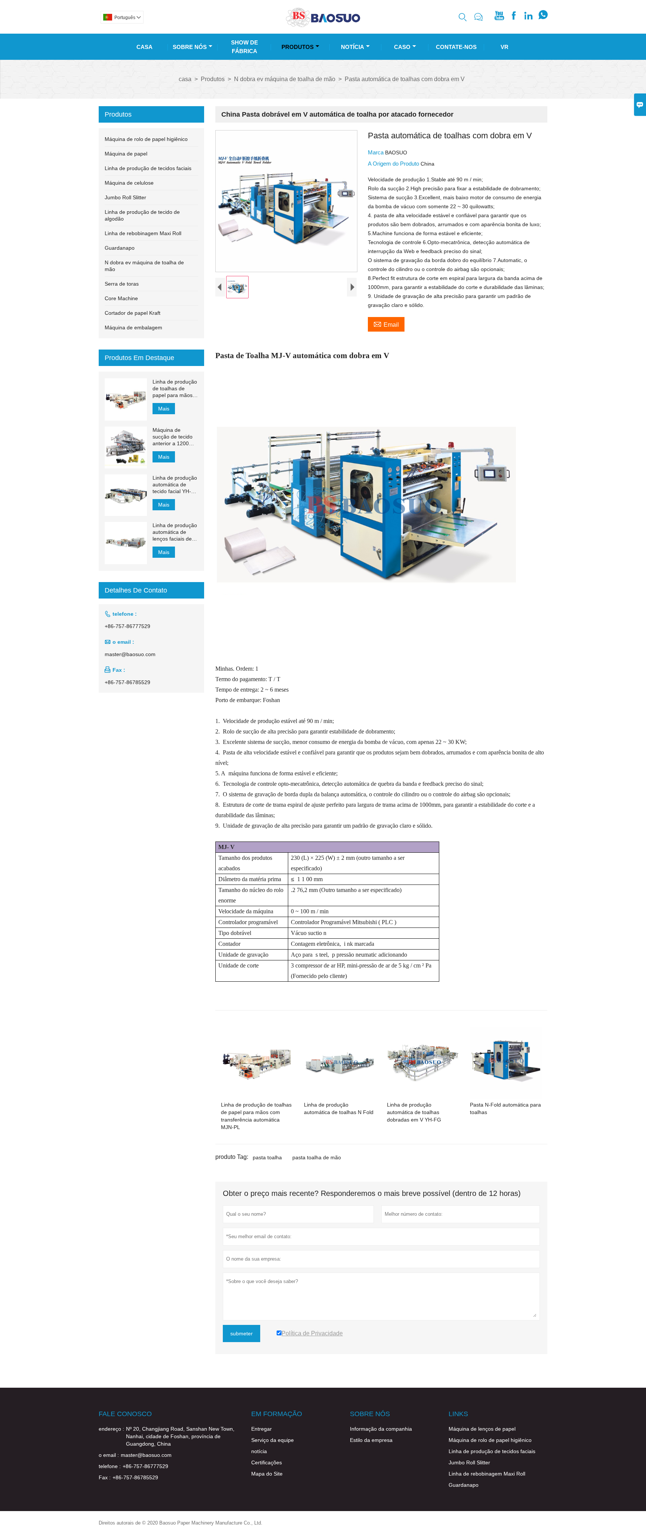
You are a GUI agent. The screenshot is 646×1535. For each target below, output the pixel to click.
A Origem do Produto (394, 163)
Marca (376, 152)
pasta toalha (267, 1157)
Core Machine (121, 298)
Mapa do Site (267, 1474)
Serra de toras (122, 284)
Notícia (352, 47)
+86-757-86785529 (127, 682)
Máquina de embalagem (133, 327)
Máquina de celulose (129, 183)
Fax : (105, 1477)
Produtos (298, 47)
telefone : (110, 1466)
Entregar (261, 1429)
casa (185, 79)
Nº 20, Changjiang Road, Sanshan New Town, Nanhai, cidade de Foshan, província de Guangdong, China (180, 1436)
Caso (402, 47)
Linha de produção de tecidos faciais (148, 168)
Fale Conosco (125, 1414)
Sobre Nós (190, 47)
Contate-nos (456, 47)
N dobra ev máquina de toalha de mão (284, 79)
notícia (259, 1451)
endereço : (111, 1429)
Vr (504, 47)
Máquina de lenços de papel (482, 1429)
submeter (241, 1333)
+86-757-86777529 (127, 626)
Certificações (266, 1462)
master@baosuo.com (130, 654)
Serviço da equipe (272, 1440)
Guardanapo (120, 248)
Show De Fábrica (244, 46)
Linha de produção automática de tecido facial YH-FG (175, 485)
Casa (144, 47)
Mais (163, 409)
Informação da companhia (381, 1429)
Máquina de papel (126, 154)
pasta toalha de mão (316, 1157)
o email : (109, 1455)
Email (386, 324)
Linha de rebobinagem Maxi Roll (143, 233)
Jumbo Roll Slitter (125, 197)
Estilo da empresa (371, 1440)
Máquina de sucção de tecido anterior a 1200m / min (174, 437)
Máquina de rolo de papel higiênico (146, 139)
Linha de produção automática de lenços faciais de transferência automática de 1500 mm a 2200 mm (175, 532)
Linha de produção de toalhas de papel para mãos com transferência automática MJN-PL (175, 389)
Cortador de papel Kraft (132, 313)
